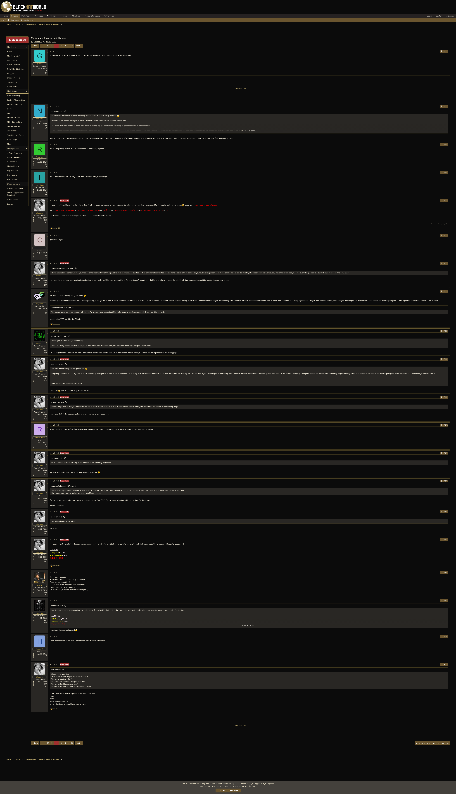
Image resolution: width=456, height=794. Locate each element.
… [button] (44, 46)
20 (72, 46)
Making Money (13, 166)
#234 (446, 481)
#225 (446, 200)
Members (76, 16)
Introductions (12, 199)
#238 (446, 601)
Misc (9, 113)
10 (48, 46)
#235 (446, 512)
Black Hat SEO (13, 60)
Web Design (12, 139)
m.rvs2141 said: (57, 402)
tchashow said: (57, 111)
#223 (446, 145)
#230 (446, 359)
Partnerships (109, 16)
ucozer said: (56, 669)
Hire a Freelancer (14, 157)
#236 (446, 540)
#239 (446, 636)
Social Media (12, 82)
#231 (446, 397)
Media (64, 16)
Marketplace (26, 16)
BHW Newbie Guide (15, 69)
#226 (446, 235)
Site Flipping (12, 175)
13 (60, 46)
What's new (51, 16)
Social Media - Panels (15, 135)
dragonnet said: (57, 364)
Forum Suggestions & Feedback (15, 194)
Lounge (10, 204)
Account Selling (13, 96)
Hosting (10, 109)
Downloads (12, 86)
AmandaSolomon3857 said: (62, 268)
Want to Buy (12, 179)
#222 (446, 106)
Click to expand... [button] (249, 131)
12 (56, 46)
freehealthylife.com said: (61, 307)
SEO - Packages (13, 126)
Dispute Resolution (15, 188)
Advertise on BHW (240, 89)
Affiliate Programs (14, 153)
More (9, 144)
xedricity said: (56, 517)
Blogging (10, 73)
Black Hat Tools (13, 78)
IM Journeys (12, 162)
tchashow (38, 42)
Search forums (27, 20)
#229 (446, 331)
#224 (446, 173)
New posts (15, 20)
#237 (446, 573)
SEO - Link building (14, 122)
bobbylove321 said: (59, 336)
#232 (446, 425)
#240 (446, 664)
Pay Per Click (12, 170)
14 (65, 46)
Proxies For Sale (13, 117)
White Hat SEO (13, 65)
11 (52, 46)
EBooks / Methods (14, 104)
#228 (446, 291)
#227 (446, 263)
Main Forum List (13, 56)
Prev (36, 46)
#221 (446, 51)
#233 (446, 453)
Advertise (39, 16)
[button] (58, 16)
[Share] (441, 51)
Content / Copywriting (16, 100)
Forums (14, 16)
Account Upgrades (92, 16)
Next (78, 46)
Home (5, 16)
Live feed (5, 20)
